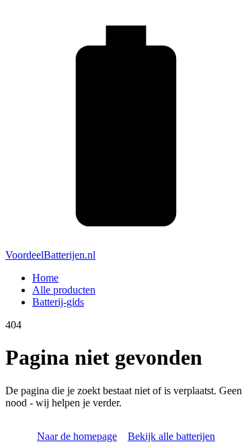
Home (45, 277)
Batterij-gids (58, 302)
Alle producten (63, 290)
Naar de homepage (77, 436)
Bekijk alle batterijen (171, 436)
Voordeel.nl (50, 255)
